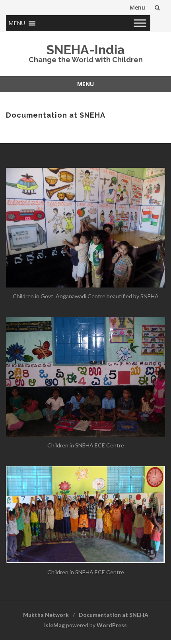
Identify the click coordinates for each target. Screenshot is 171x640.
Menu (137, 7)
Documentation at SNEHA (113, 614)
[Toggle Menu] (140, 23)
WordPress (112, 625)
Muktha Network (46, 614)
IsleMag (54, 625)
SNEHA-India (85, 49)
